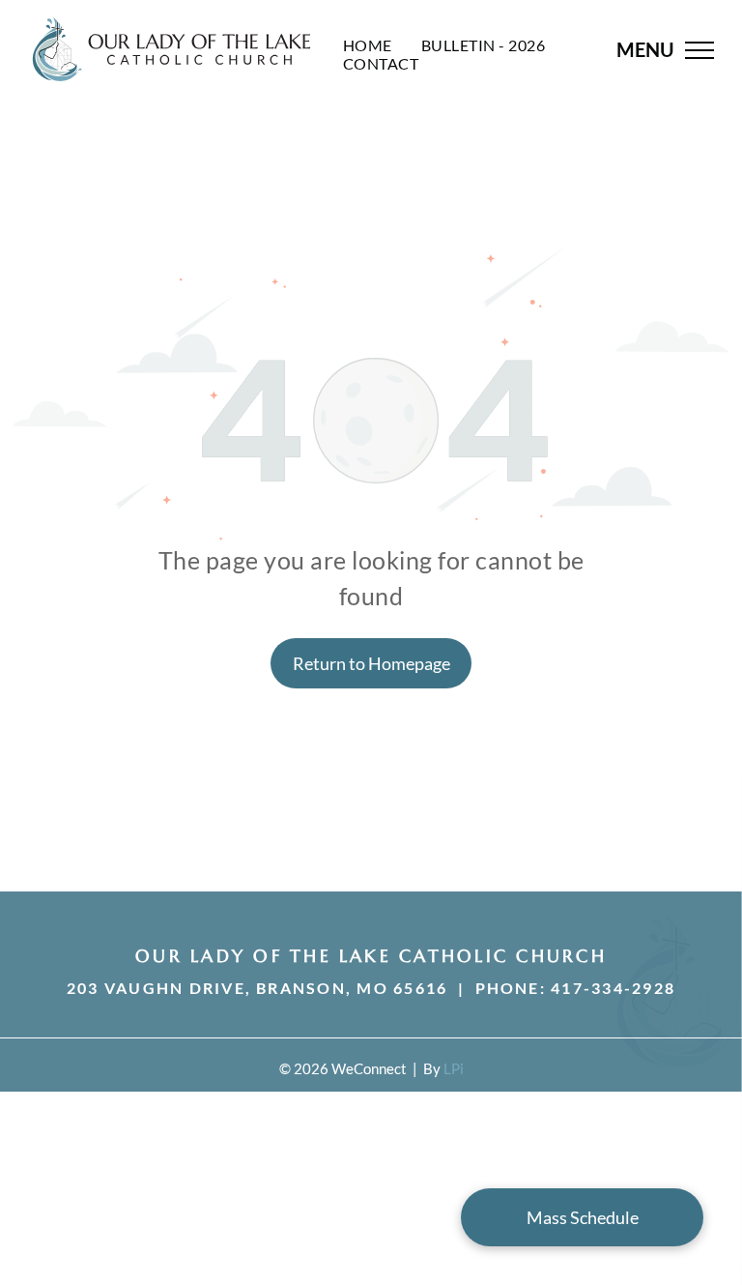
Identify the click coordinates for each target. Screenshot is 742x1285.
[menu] (699, 50)
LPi (453, 1068)
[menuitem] (367, 45)
